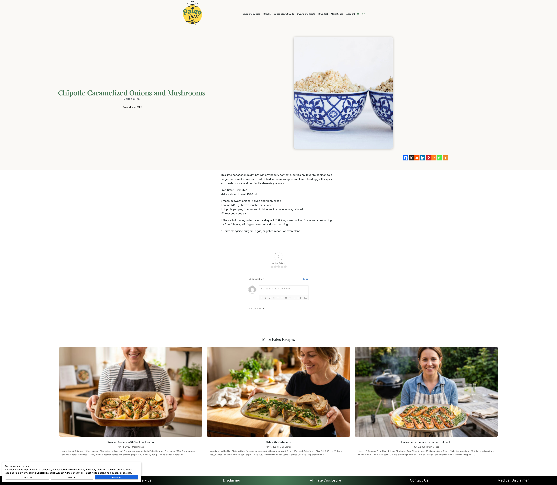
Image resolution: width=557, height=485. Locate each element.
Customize (27, 477)
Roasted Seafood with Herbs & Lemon (130, 442)
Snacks (267, 14)
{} (298, 298)
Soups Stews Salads (284, 14)
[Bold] (261, 298)
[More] (445, 157)
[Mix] (433, 157)
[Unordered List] (282, 298)
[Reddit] (416, 157)
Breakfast (323, 14)
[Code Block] (290, 298)
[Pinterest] (428, 157)
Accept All (116, 477)
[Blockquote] (286, 298)
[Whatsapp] (439, 157)
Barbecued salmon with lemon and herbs (426, 442)
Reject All (72, 477)
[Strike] (274, 298)
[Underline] (270, 298)
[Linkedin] (422, 157)
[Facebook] (405, 157)
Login (305, 279)
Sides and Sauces (251, 14)
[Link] (294, 298)
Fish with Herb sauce (278, 442)
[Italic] (266, 298)
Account (350, 14)
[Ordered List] (278, 298)
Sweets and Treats (306, 14)
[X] (411, 157)
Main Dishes (337, 14)
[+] (301, 298)
